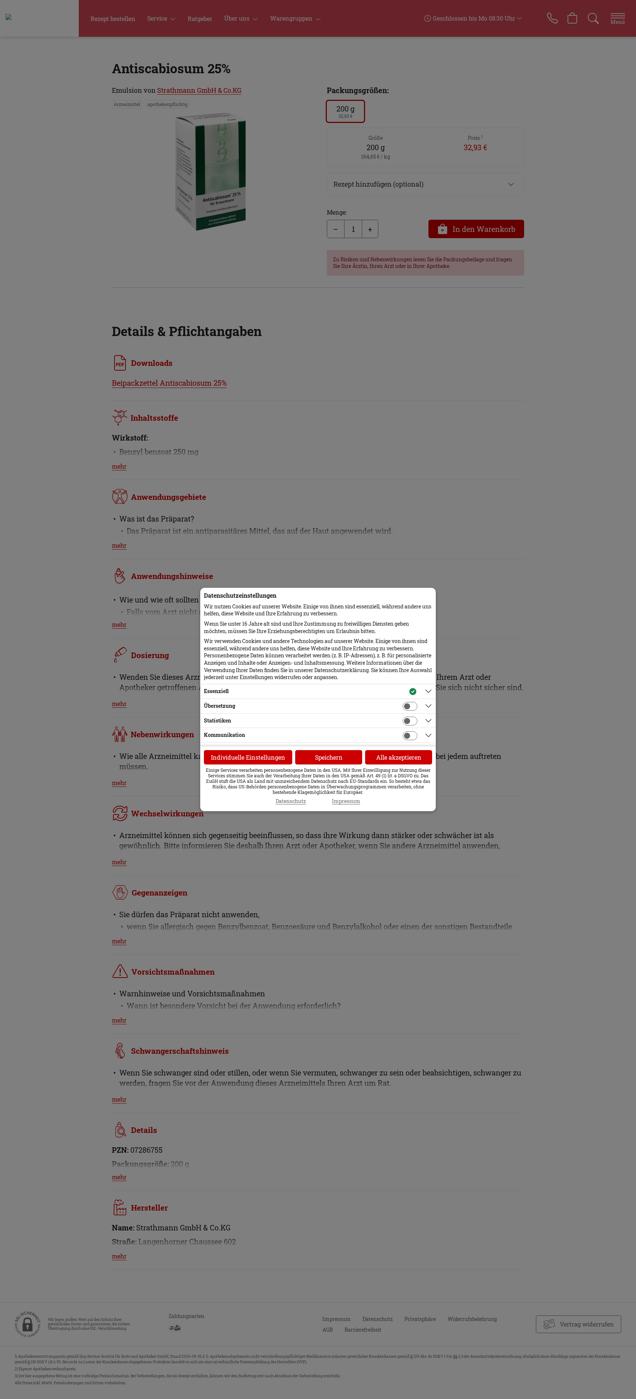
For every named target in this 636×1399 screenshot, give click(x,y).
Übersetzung (219, 705)
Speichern (329, 757)
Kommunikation (224, 734)
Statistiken (217, 720)
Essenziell (216, 691)
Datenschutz (291, 801)
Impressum (346, 801)
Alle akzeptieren (398, 757)
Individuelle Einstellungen (248, 757)
